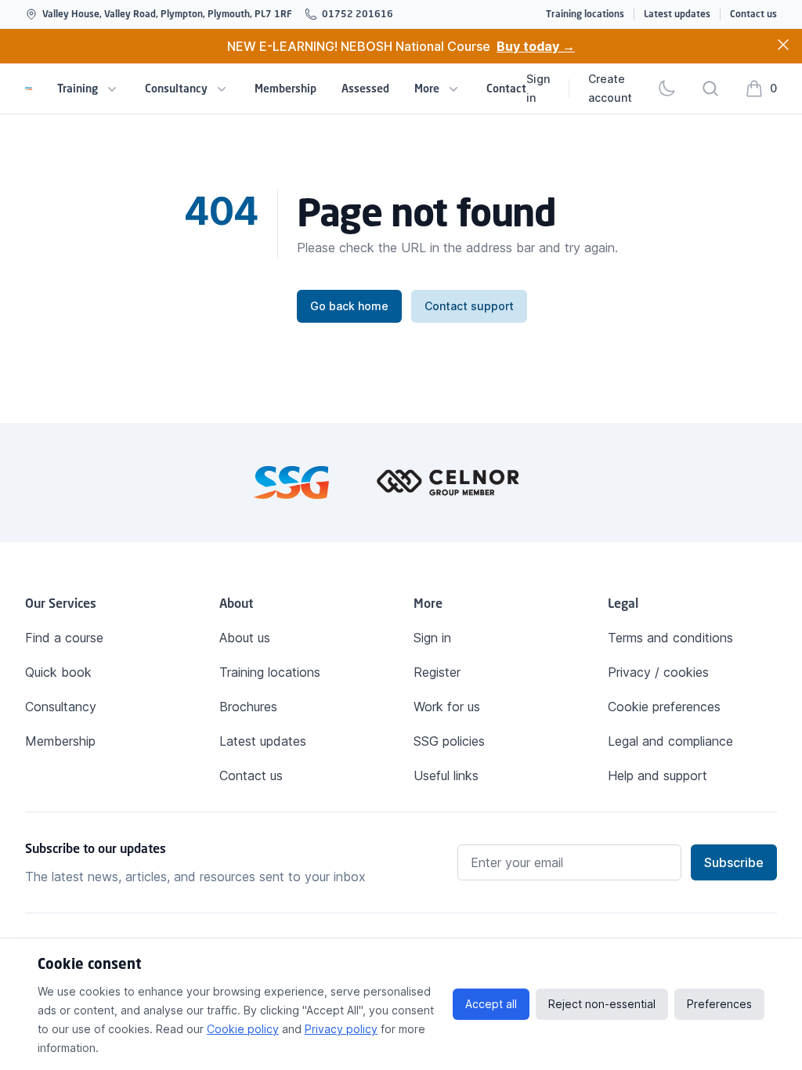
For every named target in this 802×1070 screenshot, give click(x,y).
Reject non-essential (602, 1003)
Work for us (447, 706)
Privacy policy (341, 1029)
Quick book (58, 672)
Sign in (538, 88)
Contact (506, 88)
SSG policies (449, 741)
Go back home (349, 306)
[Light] (666, 88)
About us (244, 637)
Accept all (491, 1003)
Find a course (64, 637)
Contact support (469, 306)
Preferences (719, 1003)
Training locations (585, 14)
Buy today (536, 46)
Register (437, 672)
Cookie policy (243, 1029)
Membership (285, 88)
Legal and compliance (670, 741)
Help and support (657, 775)
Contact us (753, 14)
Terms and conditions (670, 637)
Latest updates (677, 14)
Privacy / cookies (658, 672)
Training (77, 88)
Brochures (248, 706)
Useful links (446, 775)
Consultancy (176, 88)
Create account (610, 88)
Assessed (365, 88)
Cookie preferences (664, 706)
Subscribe (734, 862)
